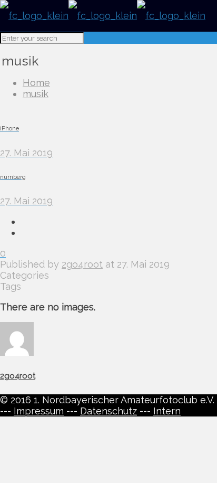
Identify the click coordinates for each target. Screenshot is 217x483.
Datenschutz (108, 410)
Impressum (39, 410)
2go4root (82, 264)
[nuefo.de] (102, 15)
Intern (167, 410)
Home (36, 82)
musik (35, 93)
